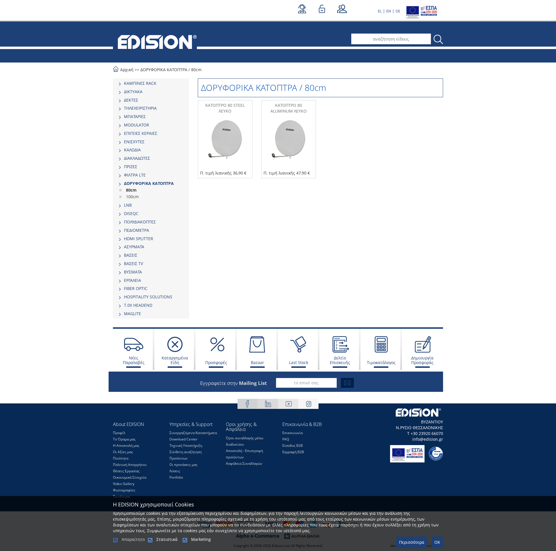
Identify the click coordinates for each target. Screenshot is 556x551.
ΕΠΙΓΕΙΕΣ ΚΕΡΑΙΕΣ (140, 133)
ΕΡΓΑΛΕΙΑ (132, 280)
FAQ (285, 439)
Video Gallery (123, 483)
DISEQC (131, 213)
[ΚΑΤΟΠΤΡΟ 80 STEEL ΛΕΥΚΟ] (225, 145)
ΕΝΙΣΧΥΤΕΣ (134, 141)
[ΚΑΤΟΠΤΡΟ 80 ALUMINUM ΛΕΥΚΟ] (289, 145)
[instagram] (308, 404)
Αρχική (126, 69)
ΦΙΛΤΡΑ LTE (135, 175)
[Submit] (347, 383)
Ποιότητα (120, 458)
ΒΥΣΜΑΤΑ (133, 272)
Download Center (183, 439)
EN (388, 11)
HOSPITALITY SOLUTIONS (148, 297)
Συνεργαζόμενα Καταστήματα (193, 432)
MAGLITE (132, 313)
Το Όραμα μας (124, 439)
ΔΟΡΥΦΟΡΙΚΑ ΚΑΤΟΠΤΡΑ (163, 69)
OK (437, 542)
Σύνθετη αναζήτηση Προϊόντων (185, 455)
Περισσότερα (411, 542)
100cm (132, 196)
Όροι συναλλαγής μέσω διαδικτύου (244, 441)
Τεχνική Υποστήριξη (185, 445)
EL (380, 11)
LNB (128, 205)
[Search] (438, 39)
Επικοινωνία (292, 432)
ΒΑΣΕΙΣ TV (133, 263)
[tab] (151, 83)
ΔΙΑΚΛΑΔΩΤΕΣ (137, 158)
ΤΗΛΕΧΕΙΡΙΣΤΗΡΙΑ (140, 108)
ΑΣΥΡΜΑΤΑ (134, 246)
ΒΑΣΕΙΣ (130, 255)
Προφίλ (119, 432)
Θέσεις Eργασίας (126, 471)
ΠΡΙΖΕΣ (130, 166)
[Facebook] (247, 404)
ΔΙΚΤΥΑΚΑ (133, 91)
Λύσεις (174, 471)
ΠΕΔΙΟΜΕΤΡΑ (136, 230)
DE (398, 11)
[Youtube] (288, 404)
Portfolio (176, 477)
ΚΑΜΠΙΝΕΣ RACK (140, 83)
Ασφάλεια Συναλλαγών (244, 463)
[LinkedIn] (268, 404)
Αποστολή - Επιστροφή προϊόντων (244, 454)
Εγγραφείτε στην (233, 383)
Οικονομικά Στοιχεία (129, 477)
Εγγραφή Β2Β (293, 451)
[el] (155, 41)
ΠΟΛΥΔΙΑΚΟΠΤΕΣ (140, 222)
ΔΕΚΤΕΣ (131, 100)
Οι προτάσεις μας (183, 464)
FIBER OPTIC (135, 288)
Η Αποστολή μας (126, 445)
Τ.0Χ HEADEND (138, 305)
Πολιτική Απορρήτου (130, 464)
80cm (196, 69)
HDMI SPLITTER (138, 238)
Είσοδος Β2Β (292, 445)
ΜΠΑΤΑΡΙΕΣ (135, 116)
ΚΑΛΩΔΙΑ (132, 150)
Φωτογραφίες (124, 490)
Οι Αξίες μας (123, 451)
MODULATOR (136, 125)
